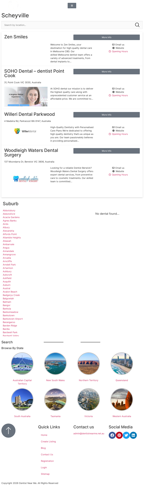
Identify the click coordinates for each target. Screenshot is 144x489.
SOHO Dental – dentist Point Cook (34, 73)
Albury (6, 227)
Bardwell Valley (11, 335)
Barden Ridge (10, 325)
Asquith (7, 281)
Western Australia (121, 416)
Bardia (6, 329)
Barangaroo (9, 322)
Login (44, 467)
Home (44, 435)
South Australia (22, 416)
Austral (6, 288)
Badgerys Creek (11, 295)
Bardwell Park (10, 332)
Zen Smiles (16, 36)
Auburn (6, 284)
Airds (5, 224)
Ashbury (7, 271)
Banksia (7, 308)
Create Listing (48, 441)
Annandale (8, 251)
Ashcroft (7, 274)
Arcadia (7, 257)
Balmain (7, 301)
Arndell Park (9, 264)
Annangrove (9, 254)
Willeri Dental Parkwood (29, 114)
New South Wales (55, 380)
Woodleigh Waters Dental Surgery (31, 153)
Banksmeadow (10, 312)
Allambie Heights (12, 237)
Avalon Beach (10, 291)
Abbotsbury (9, 210)
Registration (47, 461)
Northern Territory (88, 380)
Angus (6, 247)
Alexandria (8, 230)
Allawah (7, 240)
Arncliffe (7, 261)
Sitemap (45, 473)
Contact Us (47, 454)
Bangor (6, 305)
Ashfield (7, 278)
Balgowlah (8, 298)
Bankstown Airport (13, 318)
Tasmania (55, 416)
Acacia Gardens (11, 217)
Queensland (122, 380)
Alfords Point (10, 234)
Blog (43, 448)
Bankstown (8, 315)
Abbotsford (9, 213)
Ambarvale (8, 244)
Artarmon (8, 268)
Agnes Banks (9, 220)
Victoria (88, 416)
